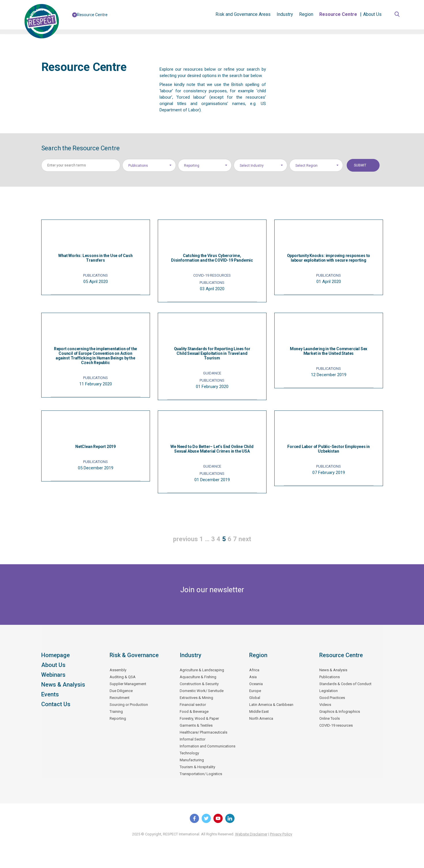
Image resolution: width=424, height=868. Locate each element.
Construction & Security (199, 684)
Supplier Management (128, 684)
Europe (255, 691)
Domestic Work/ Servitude (202, 691)
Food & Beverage (194, 711)
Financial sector (193, 704)
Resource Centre (338, 14)
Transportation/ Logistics (201, 774)
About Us (372, 14)
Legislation (328, 691)
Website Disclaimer (251, 834)
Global (254, 697)
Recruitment (120, 697)
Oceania (256, 684)
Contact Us (55, 704)
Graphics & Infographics (339, 711)
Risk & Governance (134, 655)
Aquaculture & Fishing (198, 677)
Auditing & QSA (123, 677)
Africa (254, 670)
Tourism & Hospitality (197, 767)
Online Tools (329, 718)
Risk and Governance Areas (243, 14)
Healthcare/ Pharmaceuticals (203, 732)
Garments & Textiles (196, 725)
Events (50, 694)
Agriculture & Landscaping (202, 670)
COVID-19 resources (336, 725)
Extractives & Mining (196, 697)
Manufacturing (192, 760)
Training (116, 711)
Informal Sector (192, 739)
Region (306, 14)
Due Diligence (121, 691)
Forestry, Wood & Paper (199, 718)
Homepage (55, 655)
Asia (253, 677)
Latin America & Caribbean (271, 704)
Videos (325, 704)
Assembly (118, 670)
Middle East (259, 711)
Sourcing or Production (129, 704)
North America (261, 718)
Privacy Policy (281, 834)
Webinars (53, 674)
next (245, 539)
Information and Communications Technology (207, 749)
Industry (285, 14)
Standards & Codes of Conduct (345, 684)
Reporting (118, 718)
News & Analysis (63, 684)
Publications (329, 677)
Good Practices (332, 697)
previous (185, 539)
